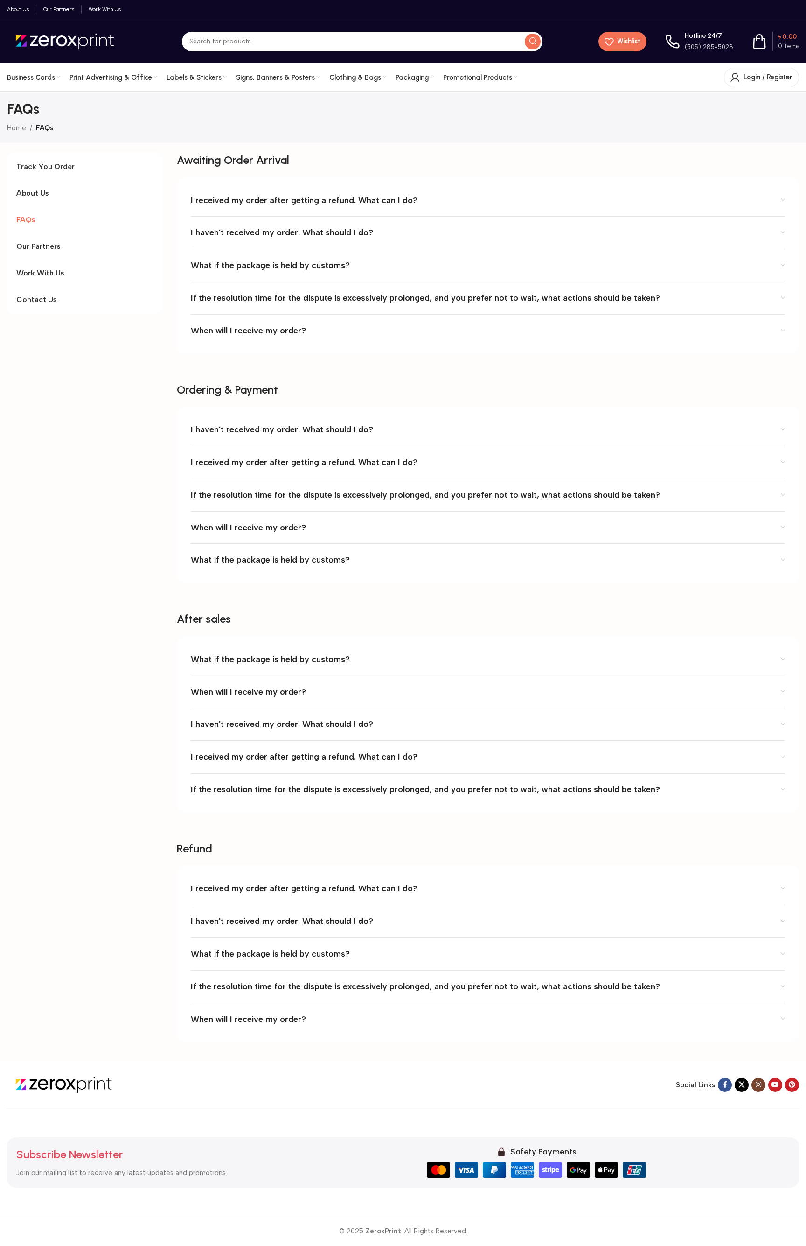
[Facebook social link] (725, 1085)
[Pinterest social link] (792, 1085)
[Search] (533, 41)
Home (16, 128)
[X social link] (742, 1085)
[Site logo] (66, 40)
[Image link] (65, 1084)
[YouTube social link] (775, 1085)
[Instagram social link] (758, 1085)
